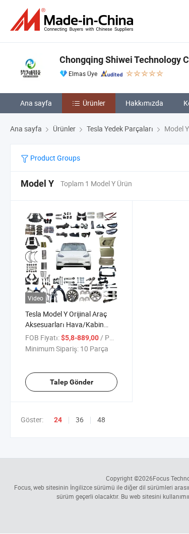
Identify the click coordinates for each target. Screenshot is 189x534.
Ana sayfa (36, 103)
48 (101, 419)
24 (58, 420)
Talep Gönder (71, 382)
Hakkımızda (144, 103)
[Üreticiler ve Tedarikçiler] (73, 20)
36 (80, 419)
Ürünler (94, 103)
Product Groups (54, 158)
